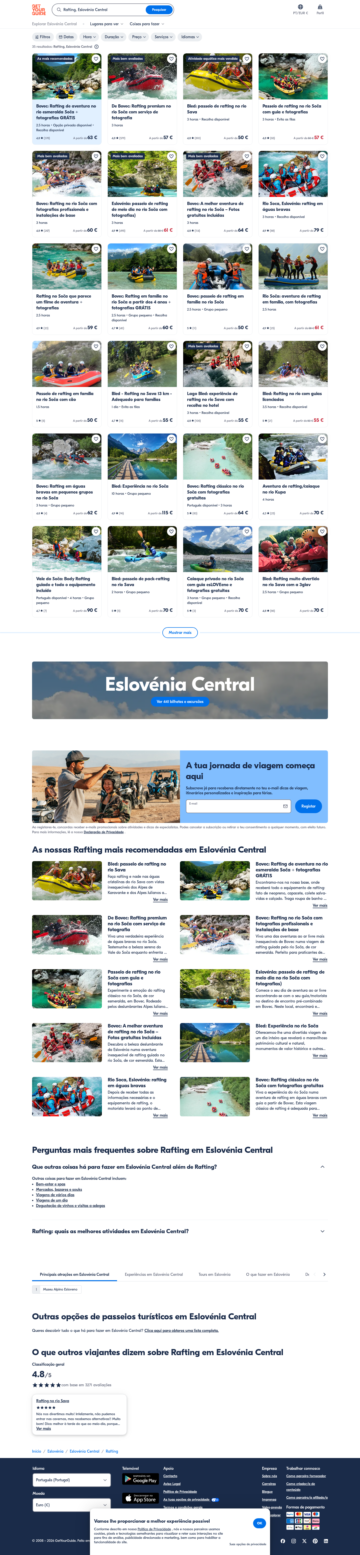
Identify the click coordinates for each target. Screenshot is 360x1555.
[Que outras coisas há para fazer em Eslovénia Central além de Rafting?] (322, 1166)
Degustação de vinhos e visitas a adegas (70, 1206)
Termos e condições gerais (183, 1507)
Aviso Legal (171, 1484)
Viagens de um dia (52, 1200)
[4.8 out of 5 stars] (46, 1385)
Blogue (267, 1492)
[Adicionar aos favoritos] (96, 58)
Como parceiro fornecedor (306, 1476)
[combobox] (99, 9)
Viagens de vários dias (55, 1195)
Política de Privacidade (180, 1492)
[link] (67, 99)
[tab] (74, 1274)
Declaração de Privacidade (104, 832)
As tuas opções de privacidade (186, 1499)
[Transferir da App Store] (140, 1499)
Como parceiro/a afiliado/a (307, 1497)
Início (36, 1451)
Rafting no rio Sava (52, 1401)
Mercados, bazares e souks (59, 1189)
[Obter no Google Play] (140, 1479)
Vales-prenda (272, 1507)
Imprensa (269, 1499)
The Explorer (271, 1515)
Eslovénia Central (84, 1451)
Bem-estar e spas (50, 1184)
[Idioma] (300, 7)
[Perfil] (320, 7)
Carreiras (269, 1484)
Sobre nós (269, 1476)
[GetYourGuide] (39, 10)
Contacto (170, 1476)
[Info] (96, 46)
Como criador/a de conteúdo (300, 1487)
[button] (67, 99)
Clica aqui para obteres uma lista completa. (181, 1330)
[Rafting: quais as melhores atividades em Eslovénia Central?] (322, 1231)
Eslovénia (55, 1451)
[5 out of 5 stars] (79, 1408)
